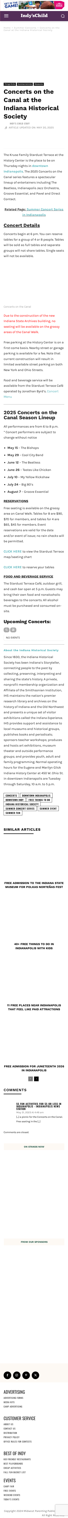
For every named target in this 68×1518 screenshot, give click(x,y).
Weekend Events (12, 1495)
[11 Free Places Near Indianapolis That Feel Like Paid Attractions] (34, 981)
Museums (39, 84)
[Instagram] (17, 1375)
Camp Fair (9, 1486)
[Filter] (13, 630)
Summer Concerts (25, 27)
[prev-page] (30, 1079)
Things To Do (10, 84)
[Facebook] (7, 1375)
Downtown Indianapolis (36, 795)
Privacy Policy (12, 1437)
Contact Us (10, 1428)
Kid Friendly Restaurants (17, 1459)
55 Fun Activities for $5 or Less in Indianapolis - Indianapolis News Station (38, 1106)
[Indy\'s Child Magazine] (34, 15)
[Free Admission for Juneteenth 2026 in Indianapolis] (34, 1042)
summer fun (13, 813)
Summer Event (48, 808)
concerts (11, 795)
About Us (8, 1424)
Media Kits (9, 1402)
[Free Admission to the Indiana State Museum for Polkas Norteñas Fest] (34, 858)
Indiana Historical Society (22, 804)
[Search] (6, 630)
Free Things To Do (39, 800)
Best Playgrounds (13, 1463)
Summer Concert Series (20, 808)
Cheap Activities (12, 1467)
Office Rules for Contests (18, 1441)
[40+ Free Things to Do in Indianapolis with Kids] (34, 920)
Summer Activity (25, 84)
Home (7, 27)
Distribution (10, 1432)
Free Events (10, 1490)
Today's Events (11, 1499)
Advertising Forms (13, 1397)
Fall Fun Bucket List (15, 1472)
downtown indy (15, 800)
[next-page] (36, 1079)
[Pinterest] (26, 1375)
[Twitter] (35, 1375)
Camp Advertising (13, 1406)
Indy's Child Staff (20, 123)
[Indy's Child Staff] (7, 123)
